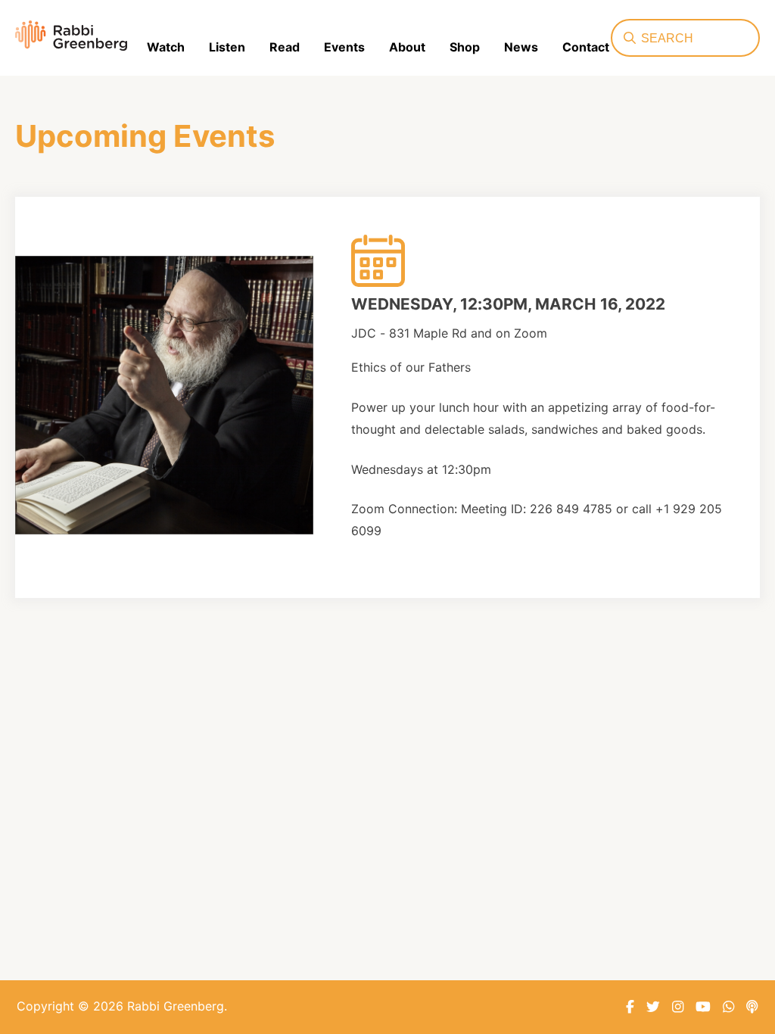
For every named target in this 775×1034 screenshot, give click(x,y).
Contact (585, 47)
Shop (465, 47)
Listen (227, 47)
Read (284, 47)
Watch (166, 47)
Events (344, 47)
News (521, 47)
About (407, 47)
